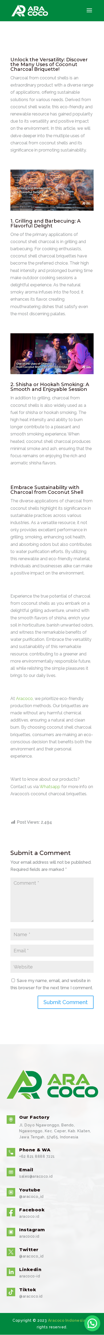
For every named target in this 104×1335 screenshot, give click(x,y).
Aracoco (24, 698)
